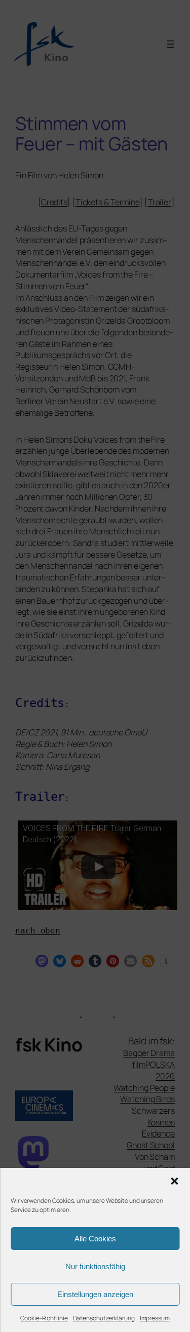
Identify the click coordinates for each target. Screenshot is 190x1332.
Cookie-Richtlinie (43, 1318)
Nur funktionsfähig (95, 1266)
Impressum (155, 1318)
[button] (174, 1181)
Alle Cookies (95, 1238)
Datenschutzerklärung (104, 1318)
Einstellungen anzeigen (95, 1294)
